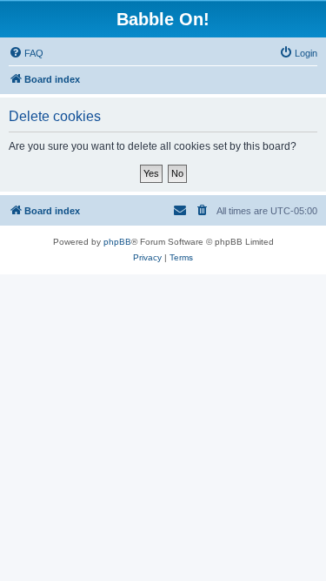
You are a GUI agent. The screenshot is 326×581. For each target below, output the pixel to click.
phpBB (117, 242)
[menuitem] (26, 53)
